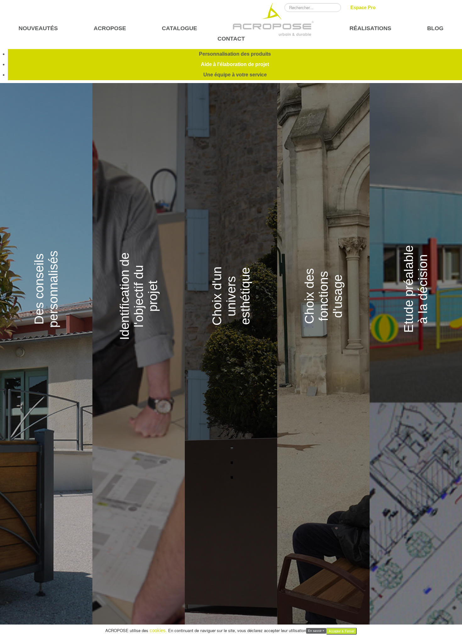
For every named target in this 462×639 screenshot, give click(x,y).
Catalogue (179, 28)
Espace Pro (363, 7)
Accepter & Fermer (341, 631)
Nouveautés (38, 28)
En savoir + (316, 630)
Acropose (110, 28)
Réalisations (370, 28)
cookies (158, 630)
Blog (435, 28)
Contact (231, 39)
